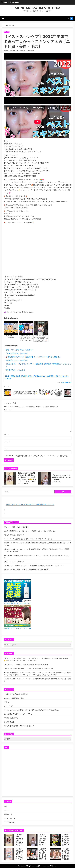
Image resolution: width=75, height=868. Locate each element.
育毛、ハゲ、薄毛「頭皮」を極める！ (16, 527)
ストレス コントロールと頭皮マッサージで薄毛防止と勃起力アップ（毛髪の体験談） (32, 710)
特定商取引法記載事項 (11, 718)
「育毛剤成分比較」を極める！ (14, 535)
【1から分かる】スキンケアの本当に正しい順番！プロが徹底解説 (65, 854)
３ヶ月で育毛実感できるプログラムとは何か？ (19, 726)
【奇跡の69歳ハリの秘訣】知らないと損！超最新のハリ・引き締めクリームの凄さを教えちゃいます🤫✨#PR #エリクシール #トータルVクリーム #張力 (26, 478)
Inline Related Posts (66, 382)
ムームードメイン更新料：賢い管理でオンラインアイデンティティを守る (28, 539)
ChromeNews (43, 866)
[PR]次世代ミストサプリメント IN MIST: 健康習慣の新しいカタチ (30, 504)
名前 (6, 434)
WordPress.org (9, 822)
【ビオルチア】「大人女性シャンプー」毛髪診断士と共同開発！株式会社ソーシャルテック (34, 566)
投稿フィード (8, 814)
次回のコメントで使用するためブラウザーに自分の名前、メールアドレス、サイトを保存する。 (37, 456)
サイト (6, 449)
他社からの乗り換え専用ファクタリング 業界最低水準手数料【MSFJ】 (27, 570)
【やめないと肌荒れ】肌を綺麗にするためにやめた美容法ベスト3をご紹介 (28, 669)
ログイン (7, 810)
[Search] (68, 18)
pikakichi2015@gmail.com (11, 50)
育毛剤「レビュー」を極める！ (14, 562)
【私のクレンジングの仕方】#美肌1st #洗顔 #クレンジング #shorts (61, 477)
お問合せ (7, 702)
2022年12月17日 (24, 50)
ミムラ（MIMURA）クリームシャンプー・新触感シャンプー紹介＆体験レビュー (30, 531)
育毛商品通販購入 (9, 722)
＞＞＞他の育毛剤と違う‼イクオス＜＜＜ (17, 603)
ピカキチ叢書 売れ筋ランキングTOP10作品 (18, 714)
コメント (7, 410)
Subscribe (71, 18)
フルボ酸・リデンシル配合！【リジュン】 (17, 628)
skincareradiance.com (37, 8)
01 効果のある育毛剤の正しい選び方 (16, 694)
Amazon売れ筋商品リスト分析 (14, 698)
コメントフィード (9, 818)
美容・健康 (6, 32)
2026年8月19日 (57, 481)
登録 (5, 806)
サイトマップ (8, 706)
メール (7, 442)
